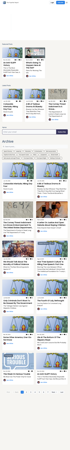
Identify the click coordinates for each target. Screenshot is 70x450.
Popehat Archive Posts (9, 154)
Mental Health (54, 154)
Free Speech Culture (24, 154)
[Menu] (67, 2)
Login (52, 2)
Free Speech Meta (28, 158)
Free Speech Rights (41, 158)
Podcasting (28, 151)
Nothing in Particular (55, 158)
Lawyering (18, 151)
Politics (35, 154)
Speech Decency (8, 151)
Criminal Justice (38, 151)
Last (61, 392)
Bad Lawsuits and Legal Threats (12, 158)
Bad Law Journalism (51, 151)
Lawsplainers (43, 154)
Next (53, 392)
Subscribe (60, 2)
